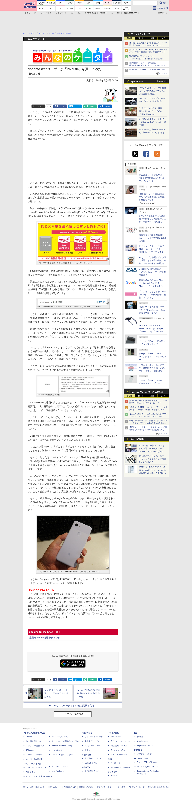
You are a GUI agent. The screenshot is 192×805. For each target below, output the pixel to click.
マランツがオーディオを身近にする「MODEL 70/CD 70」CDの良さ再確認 (152, 91)
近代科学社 (86, 767)
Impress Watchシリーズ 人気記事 (147, 392)
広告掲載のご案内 (69, 787)
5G (112, 13)
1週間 (152, 38)
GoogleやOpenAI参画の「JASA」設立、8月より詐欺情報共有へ (152, 272)
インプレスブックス (60, 767)
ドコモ (27, 13)
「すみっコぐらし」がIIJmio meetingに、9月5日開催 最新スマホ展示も (152, 294)
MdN (110, 759)
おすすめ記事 (137, 439)
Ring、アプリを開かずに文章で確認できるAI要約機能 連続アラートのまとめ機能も (152, 260)
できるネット (31, 772)
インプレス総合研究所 (35, 746)
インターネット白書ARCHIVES (39, 776)
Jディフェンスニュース (120, 741)
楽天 (79, 13)
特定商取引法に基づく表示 (158, 787)
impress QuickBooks (145, 746)
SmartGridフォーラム (60, 737)
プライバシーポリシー (106, 787)
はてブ (77, 106)
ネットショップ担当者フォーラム (65, 741)
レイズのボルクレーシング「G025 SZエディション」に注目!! (152, 122)
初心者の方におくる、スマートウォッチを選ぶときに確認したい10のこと (152, 459)
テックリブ (112, 772)
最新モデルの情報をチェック (44, 637)
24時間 (140, 38)
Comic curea (142, 741)
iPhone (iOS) (90, 13)
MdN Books (115, 763)
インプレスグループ (136, 787)
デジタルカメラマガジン (36, 767)
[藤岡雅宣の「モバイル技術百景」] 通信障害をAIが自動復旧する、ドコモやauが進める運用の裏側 (148, 65)
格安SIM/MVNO (130, 13)
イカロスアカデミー (119, 755)
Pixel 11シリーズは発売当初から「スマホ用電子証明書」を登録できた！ (152, 197)
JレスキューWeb (118, 750)
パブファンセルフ (144, 754)
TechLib (114, 776)
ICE (135, 733)
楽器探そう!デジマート (94, 741)
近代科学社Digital (92, 771)
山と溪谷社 (86, 755)
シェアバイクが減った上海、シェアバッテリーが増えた (56, 693)
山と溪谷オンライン (93, 758)
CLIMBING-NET (91, 763)
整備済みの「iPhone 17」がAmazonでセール (147, 69)
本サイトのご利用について (34, 787)
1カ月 (163, 38)
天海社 (140, 737)
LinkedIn (107, 106)
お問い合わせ (53, 787)
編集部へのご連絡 (86, 787)
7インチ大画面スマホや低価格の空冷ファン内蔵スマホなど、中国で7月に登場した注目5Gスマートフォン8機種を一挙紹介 (152, 222)
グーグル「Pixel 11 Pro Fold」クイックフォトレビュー (152, 356)
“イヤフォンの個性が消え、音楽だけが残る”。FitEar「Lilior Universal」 (152, 111)
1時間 (129, 38)
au (35, 13)
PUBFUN (138, 750)
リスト (48, 106)
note (92, 106)
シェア (62, 106)
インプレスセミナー (60, 750)
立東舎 (87, 750)
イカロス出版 (113, 733)
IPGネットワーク (141, 758)
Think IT (29, 737)
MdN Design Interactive (120, 767)
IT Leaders (30, 750)
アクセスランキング (140, 34)
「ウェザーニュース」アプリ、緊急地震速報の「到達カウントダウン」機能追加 (152, 368)
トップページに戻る (73, 714)
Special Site (137, 81)
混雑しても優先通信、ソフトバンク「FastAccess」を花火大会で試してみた (152, 310)
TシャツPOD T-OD (93, 746)
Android (103, 13)
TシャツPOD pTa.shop (147, 762)
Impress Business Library (62, 746)
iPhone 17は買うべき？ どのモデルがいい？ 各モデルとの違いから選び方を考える (152, 470)
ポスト (40, 106)
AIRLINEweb (116, 737)
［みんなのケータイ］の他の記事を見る (72, 705)
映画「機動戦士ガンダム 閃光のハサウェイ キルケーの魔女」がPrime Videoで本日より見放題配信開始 (148, 423)
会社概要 (121, 787)
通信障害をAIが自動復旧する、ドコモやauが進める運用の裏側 (152, 237)
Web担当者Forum (33, 741)
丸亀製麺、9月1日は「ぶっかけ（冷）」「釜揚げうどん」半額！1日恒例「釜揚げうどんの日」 (148, 409)
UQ (72, 13)
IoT (118, 13)
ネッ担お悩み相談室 (34, 759)
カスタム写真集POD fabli (148, 767)
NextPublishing (58, 771)
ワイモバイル (61, 13)
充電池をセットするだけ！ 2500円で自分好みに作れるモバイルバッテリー (152, 178)
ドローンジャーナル (34, 755)
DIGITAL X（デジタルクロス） (64, 755)
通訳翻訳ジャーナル (119, 746)
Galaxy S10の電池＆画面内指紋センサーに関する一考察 (88, 693)
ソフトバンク (46, 13)
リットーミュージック (94, 737)
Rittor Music (87, 733)
